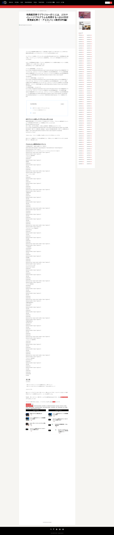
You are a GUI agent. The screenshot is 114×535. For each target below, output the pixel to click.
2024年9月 (88, 58)
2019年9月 (88, 123)
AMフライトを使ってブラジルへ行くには (41, 108)
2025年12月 (80, 43)
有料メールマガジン (64, 397)
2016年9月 (88, 161)
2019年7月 (88, 125)
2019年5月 (88, 127)
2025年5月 (88, 50)
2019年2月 (80, 131)
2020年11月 (89, 108)
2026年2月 (80, 41)
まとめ (34, 112)
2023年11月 (89, 69)
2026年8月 (80, 35)
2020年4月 (80, 116)
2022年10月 (81, 84)
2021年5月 (88, 101)
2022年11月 (89, 82)
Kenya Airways (60, 407)
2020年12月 (81, 108)
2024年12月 (80, 56)
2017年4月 (80, 155)
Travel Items (41, 2)
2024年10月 (80, 58)
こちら (54, 401)
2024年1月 (88, 67)
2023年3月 (88, 78)
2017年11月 (88, 146)
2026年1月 (88, 41)
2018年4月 (80, 142)
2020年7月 (88, 112)
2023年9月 (88, 71)
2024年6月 (80, 63)
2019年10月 (80, 123)
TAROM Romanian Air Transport (35, 408)
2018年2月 (80, 144)
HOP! (56, 407)
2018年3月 (88, 142)
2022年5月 (88, 88)
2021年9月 (88, 97)
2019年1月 (88, 131)
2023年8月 (80, 73)
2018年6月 (80, 140)
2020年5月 (88, 114)
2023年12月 (80, 69)
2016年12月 (80, 159)
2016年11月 (89, 159)
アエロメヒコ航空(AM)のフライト (40, 110)
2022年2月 (80, 93)
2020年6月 (80, 114)
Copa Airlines (53, 407)
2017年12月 (80, 146)
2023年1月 (88, 80)
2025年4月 (80, 52)
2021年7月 (88, 99)
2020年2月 (80, 118)
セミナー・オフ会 (60, 2)
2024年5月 (88, 63)
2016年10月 (80, 161)
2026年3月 (88, 39)
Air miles (17, 2)
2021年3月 (88, 103)
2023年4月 (80, 78)
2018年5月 (88, 140)
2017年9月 (88, 148)
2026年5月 (88, 37)
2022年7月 (88, 86)
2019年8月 (80, 125)
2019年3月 (88, 129)
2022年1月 (88, 93)
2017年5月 (88, 153)
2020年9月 (88, 110)
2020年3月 (88, 116)
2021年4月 (80, 103)
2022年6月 (80, 88)
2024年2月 (80, 67)
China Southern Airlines (46, 407)
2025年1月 (88, 54)
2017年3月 (88, 155)
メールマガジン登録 (50, 2)
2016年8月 (80, 163)
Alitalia (27, 407)
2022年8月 (80, 86)
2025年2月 (80, 54)
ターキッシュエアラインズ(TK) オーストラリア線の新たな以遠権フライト (63, 430)
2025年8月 (80, 48)
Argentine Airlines (31, 407)
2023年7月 (88, 73)
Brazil (32, 404)
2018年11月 (89, 133)
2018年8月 (80, 138)
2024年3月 (88, 65)
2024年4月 (80, 65)
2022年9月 (88, 84)
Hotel (21, 2)
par (48, 21)
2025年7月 (88, 48)
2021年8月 (80, 99)
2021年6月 (80, 101)
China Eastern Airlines (38, 407)
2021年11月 (89, 95)
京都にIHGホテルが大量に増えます (36, 413)
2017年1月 (88, 157)
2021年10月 (80, 97)
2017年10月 (80, 148)
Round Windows (28, 2)
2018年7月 (88, 138)
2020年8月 (80, 112)
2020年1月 (88, 118)
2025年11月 (89, 43)
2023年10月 (80, 71)
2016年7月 (88, 163)
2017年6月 (80, 153)
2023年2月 (80, 80)
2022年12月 (81, 82)
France (35, 2)
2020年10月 (81, 110)
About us (11, 2)
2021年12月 (80, 95)
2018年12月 (80, 133)
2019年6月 (80, 127)
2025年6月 (80, 50)
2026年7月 (88, 35)
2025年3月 (88, 52)
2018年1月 (88, 144)
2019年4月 (80, 129)
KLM (63, 407)
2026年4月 (80, 39)
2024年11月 (89, 56)
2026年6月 (80, 37)
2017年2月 (80, 157)
